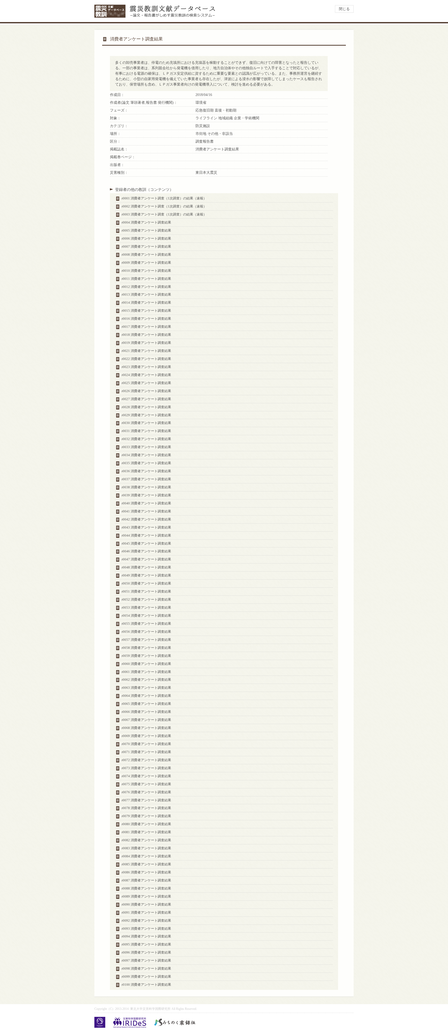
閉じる (344, 9)
